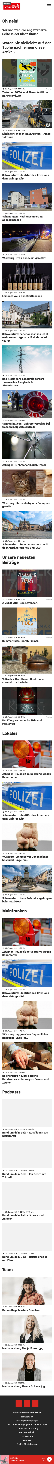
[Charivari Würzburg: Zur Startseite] (11, 6)
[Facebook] (19, 1403)
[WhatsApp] (35, 1403)
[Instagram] (27, 1403)
